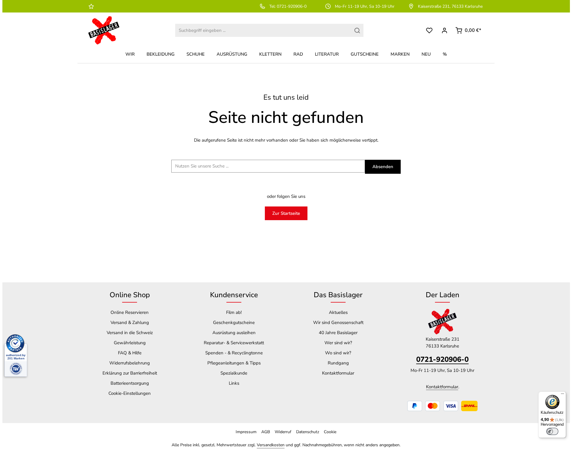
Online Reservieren (130, 312)
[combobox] (263, 30)
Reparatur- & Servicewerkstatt (234, 343)
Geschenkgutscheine (234, 322)
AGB (265, 432)
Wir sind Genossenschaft (338, 322)
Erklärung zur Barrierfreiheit (129, 373)
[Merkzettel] (429, 30)
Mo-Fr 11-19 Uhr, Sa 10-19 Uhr (364, 6)
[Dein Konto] (445, 30)
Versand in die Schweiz (130, 333)
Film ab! (234, 312)
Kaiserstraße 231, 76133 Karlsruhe (450, 6)
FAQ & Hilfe (130, 353)
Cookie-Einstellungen (129, 393)
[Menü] (562, 395)
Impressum (246, 432)
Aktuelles (338, 312)
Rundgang (338, 363)
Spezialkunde (233, 373)
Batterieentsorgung (130, 383)
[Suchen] (357, 30)
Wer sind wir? (338, 343)
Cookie (330, 432)
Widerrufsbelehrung (129, 363)
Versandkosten (271, 445)
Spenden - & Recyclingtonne (234, 353)
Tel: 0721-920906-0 (288, 6)
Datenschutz (307, 432)
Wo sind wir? (338, 353)
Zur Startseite (286, 213)
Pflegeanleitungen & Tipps (234, 363)
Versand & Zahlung (130, 322)
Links (234, 383)
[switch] (552, 431)
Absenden (382, 167)
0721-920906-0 (442, 359)
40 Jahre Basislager (338, 333)
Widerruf (283, 432)
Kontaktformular (338, 373)
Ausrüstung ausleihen (234, 333)
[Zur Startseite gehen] (103, 30)
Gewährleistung (130, 343)
